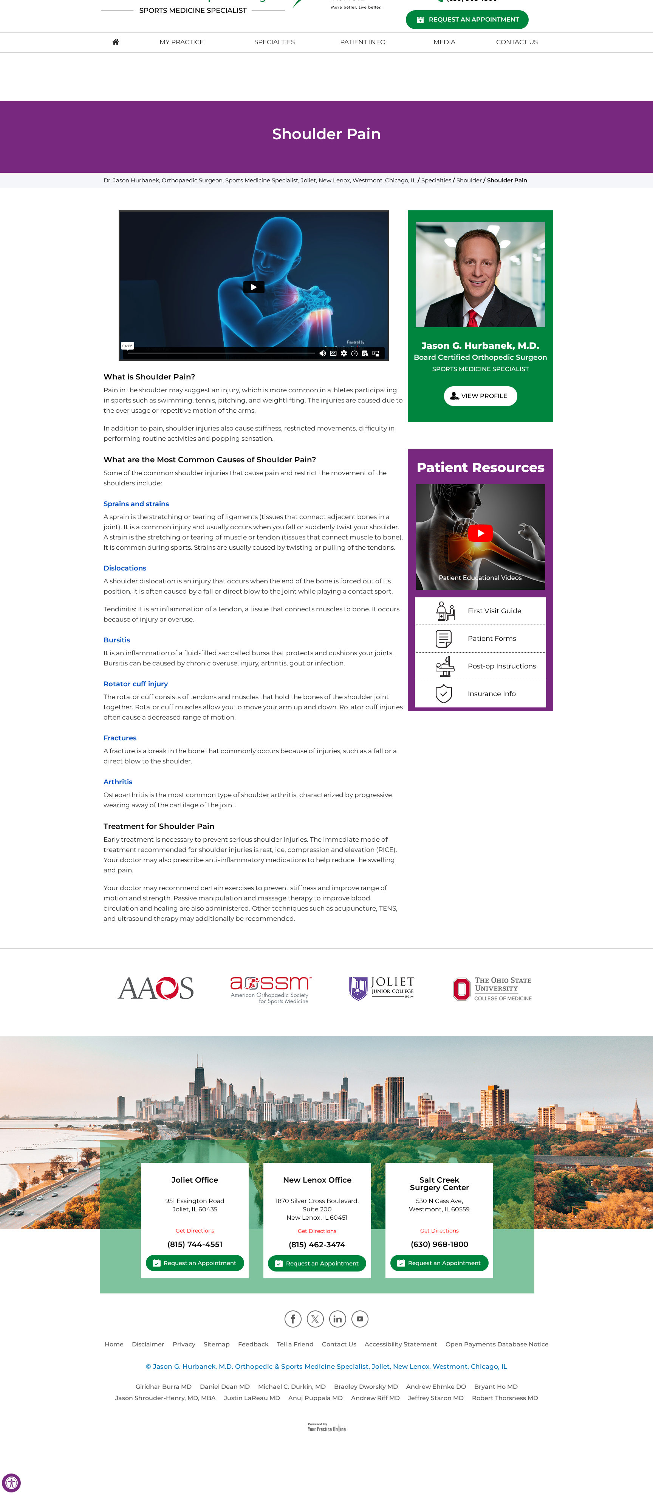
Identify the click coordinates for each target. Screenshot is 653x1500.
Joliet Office (195, 1179)
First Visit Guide (494, 611)
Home (114, 1344)
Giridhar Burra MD (164, 1386)
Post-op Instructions (502, 666)
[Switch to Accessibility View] (11, 1483)
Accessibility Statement (401, 1344)
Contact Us (517, 42)
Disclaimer (148, 1344)
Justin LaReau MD (252, 1398)
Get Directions (195, 1230)
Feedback (253, 1344)
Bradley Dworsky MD (366, 1386)
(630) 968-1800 (439, 1244)
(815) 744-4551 (195, 1244)
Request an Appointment (474, 19)
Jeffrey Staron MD (436, 1398)
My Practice (181, 42)
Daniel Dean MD (225, 1386)
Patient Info (362, 42)
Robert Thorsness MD (505, 1398)
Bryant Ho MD (496, 1386)
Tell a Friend (295, 1344)
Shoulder (469, 180)
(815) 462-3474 (317, 1244)
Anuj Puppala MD (315, 1398)
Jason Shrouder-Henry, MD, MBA (165, 1398)
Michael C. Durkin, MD (292, 1386)
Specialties (274, 42)
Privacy (184, 1344)
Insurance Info (492, 694)
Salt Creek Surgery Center (439, 1183)
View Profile (484, 395)
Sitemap (217, 1344)
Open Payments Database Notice (497, 1344)
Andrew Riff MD (375, 1398)
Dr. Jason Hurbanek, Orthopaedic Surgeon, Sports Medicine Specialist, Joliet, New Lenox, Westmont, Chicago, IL (260, 180)
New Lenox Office (317, 1179)
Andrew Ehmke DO (436, 1386)
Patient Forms (492, 638)
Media (444, 42)
